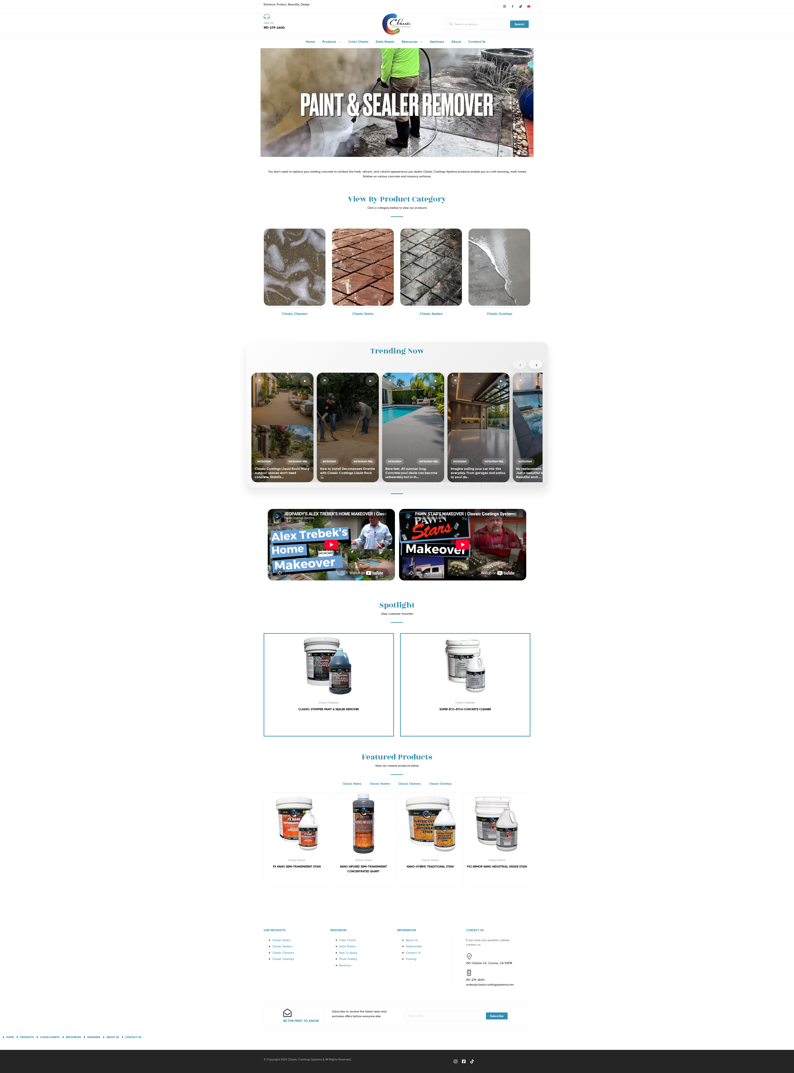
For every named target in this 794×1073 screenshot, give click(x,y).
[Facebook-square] (464, 1061)
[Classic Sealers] (431, 304)
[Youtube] (528, 6)
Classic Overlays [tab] (440, 783)
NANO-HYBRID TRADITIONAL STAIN (430, 866)
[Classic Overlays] (499, 304)
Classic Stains (296, 860)
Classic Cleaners (329, 702)
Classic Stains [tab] (352, 783)
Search (519, 24)
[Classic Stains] (363, 304)
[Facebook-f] (512, 6)
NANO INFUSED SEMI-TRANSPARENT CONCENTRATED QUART (363, 869)
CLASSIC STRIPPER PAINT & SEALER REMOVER (328, 709)
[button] (282, 427)
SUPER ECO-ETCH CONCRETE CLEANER (465, 709)
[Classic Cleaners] (294, 304)
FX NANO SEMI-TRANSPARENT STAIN (297, 866)
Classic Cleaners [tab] (409, 783)
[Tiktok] (520, 6)
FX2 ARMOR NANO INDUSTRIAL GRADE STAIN (497, 866)
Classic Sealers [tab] (380, 783)
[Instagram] (504, 6)
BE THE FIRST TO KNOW (301, 1021)
